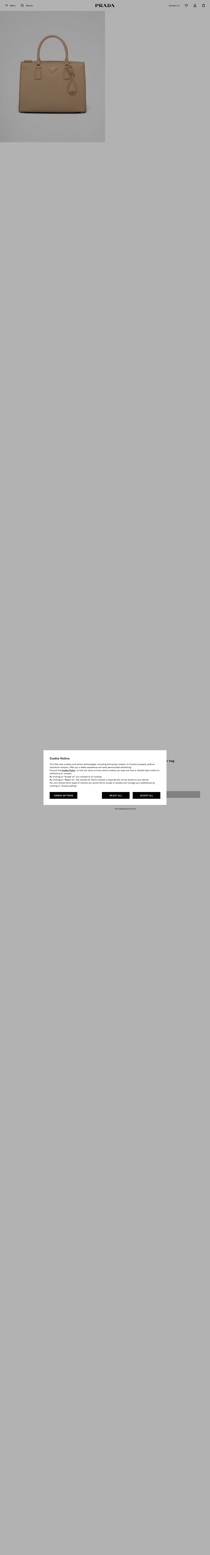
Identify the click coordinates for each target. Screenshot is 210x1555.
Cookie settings (63, 795)
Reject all (116, 795)
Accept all (146, 795)
